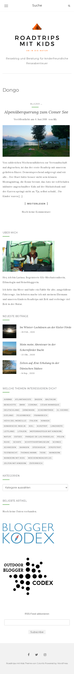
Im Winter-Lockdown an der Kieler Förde (45, 327)
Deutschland (11, 410)
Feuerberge (24, 415)
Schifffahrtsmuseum (37, 442)
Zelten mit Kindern (15, 463)
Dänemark (29, 410)
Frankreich (40, 415)
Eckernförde (46, 410)
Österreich (36, 463)
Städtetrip (55, 447)
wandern (54, 453)
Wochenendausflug (40, 458)
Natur (7, 437)
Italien (34, 421)
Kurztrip (42, 426)
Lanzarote (57, 426)
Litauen (22, 431)
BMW (22, 405)
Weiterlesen (36, 203)
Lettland (9, 431)
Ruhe (7, 442)
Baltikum (50, 399)
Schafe (17, 442)
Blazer (35, 103)
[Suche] (69, 5)
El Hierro (62, 410)
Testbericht (10, 453)
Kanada (45, 421)
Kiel (31, 426)
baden (38, 399)
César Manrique (50, 405)
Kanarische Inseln (14, 426)
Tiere (43, 453)
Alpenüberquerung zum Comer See (36, 112)
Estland (8, 415)
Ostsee (18, 437)
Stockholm (39, 447)
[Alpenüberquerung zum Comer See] (36, 141)
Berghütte (10, 405)
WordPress (62, 663)
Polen (60, 437)
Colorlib (40, 663)
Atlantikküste (23, 399)
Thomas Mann (28, 453)
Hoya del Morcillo (15, 421)
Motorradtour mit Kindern (46, 431)
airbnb (8, 399)
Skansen (24, 447)
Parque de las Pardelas (39, 437)
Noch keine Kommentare (36, 211)
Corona (32, 405)
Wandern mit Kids (14, 458)
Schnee (57, 442)
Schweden (10, 447)
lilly (55, 119)
